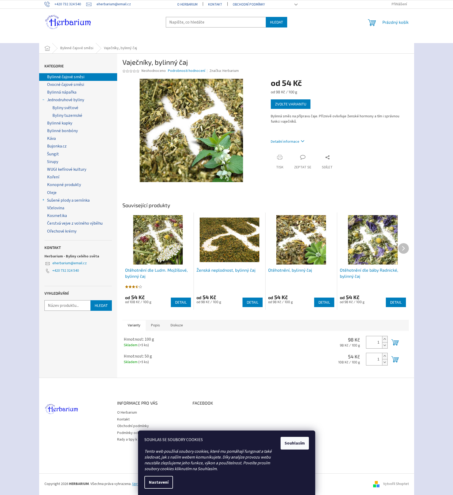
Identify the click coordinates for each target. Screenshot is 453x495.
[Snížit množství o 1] (384, 345)
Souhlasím (295, 443)
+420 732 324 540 (65, 270)
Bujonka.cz (57, 146)
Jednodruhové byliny (65, 100)
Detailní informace (285, 141)
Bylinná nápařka (61, 92)
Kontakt (215, 4)
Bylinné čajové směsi (65, 77)
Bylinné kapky (59, 123)
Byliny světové (65, 108)
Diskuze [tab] (177, 325)
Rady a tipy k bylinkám (134, 439)
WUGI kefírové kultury (66, 169)
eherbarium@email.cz (69, 263)
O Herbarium (187, 4)
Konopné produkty (64, 185)
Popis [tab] (155, 325)
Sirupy (52, 162)
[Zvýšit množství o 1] (384, 339)
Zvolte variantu (290, 104)
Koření (53, 177)
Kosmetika (57, 216)
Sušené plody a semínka (68, 200)
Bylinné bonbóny (62, 131)
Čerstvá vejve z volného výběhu (75, 223)
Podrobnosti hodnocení (186, 70)
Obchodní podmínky (249, 4)
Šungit (53, 154)
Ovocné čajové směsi (65, 84)
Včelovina (55, 208)
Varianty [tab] (134, 325)
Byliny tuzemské (67, 115)
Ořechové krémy (61, 231)
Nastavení (158, 482)
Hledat (276, 22)
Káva (51, 138)
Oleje (52, 193)
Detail (181, 302)
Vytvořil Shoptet (396, 484)
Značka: (224, 70)
